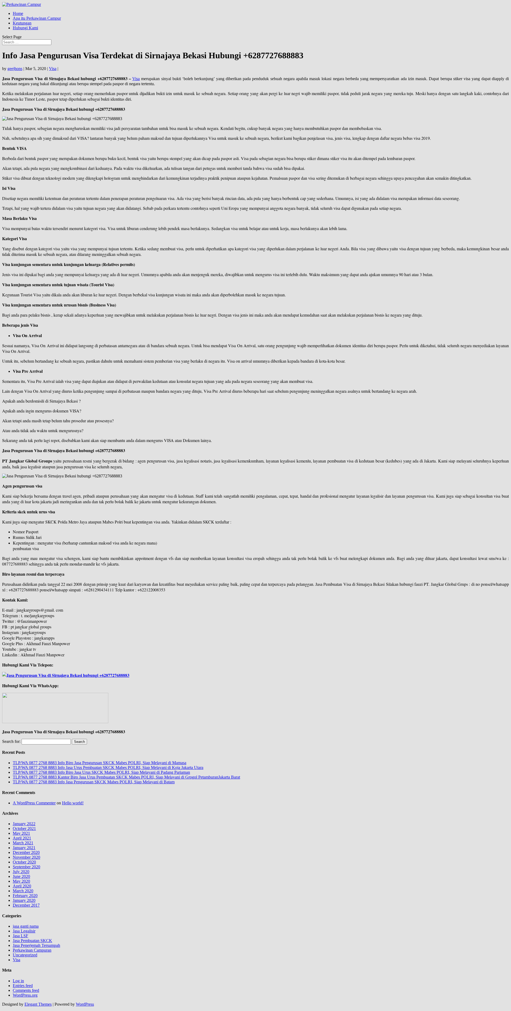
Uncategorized (25, 955)
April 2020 (22, 886)
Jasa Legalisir (24, 931)
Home (18, 13)
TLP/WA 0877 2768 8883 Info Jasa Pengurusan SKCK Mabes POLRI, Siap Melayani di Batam (94, 782)
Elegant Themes (38, 1004)
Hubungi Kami (25, 28)
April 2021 (22, 838)
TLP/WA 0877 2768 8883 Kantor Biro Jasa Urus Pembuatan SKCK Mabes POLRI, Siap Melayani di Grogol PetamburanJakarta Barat (126, 777)
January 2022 (24, 823)
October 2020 (24, 862)
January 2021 (24, 847)
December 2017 (26, 905)
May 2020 (21, 881)
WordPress (85, 1004)
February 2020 (25, 895)
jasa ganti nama (26, 926)
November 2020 (26, 857)
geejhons (14, 68)
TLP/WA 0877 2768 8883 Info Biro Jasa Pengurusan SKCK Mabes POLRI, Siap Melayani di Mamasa (99, 762)
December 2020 (26, 852)
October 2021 (24, 828)
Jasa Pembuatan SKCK (32, 940)
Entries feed (23, 985)
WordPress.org (25, 995)
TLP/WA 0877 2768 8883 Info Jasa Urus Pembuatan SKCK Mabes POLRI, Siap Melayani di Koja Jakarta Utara (108, 767)
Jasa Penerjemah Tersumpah (36, 945)
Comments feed (26, 990)
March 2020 (23, 891)
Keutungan (22, 23)
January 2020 (24, 900)
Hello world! (73, 803)
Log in (18, 981)
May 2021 (21, 833)
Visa (52, 68)
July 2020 (21, 871)
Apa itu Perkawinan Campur (37, 18)
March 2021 (23, 843)
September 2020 (26, 867)
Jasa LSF (20, 936)
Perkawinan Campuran (32, 950)
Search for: (11, 741)
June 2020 (21, 876)
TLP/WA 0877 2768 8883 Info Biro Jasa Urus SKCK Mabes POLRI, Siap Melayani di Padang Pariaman (101, 772)
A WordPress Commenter (34, 803)
